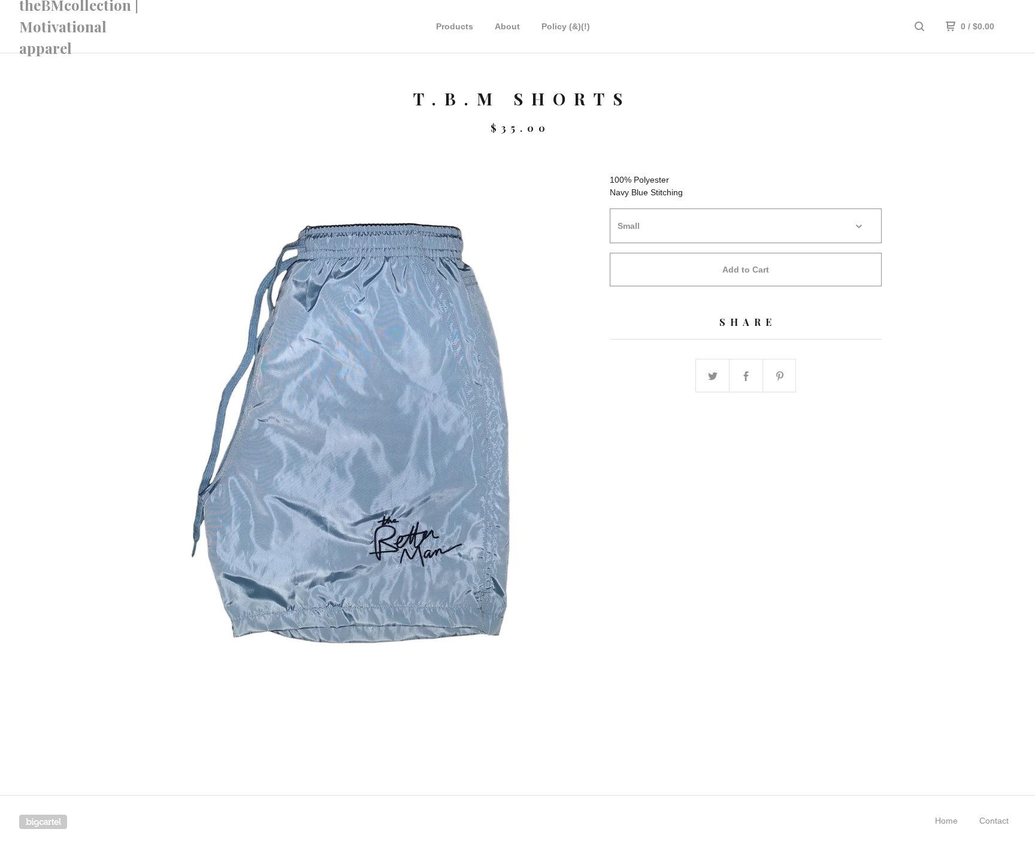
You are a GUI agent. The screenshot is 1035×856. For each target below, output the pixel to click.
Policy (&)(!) (565, 26)
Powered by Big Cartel (43, 822)
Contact (994, 820)
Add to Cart (745, 269)
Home (946, 820)
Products (454, 26)
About (507, 26)
